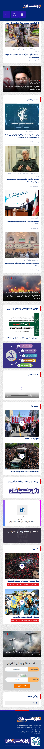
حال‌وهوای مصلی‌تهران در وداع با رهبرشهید (25, 471)
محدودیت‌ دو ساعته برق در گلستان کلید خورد (25, 298)
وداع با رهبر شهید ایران (31, 438)
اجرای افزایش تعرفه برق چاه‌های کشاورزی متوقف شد (22, 652)
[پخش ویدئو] (22, 388)
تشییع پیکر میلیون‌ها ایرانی (30, 89)
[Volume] (30, 395)
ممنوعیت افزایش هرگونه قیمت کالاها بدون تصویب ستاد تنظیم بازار (22, 56)
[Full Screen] (35, 395)
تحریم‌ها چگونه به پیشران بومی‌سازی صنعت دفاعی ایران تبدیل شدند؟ (22, 180)
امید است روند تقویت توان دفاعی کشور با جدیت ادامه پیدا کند (22, 264)
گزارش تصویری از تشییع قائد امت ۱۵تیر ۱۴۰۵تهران (23, 581)
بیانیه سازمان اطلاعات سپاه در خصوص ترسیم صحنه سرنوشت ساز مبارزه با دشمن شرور (22, 136)
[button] (12, 69)
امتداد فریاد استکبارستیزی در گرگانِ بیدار (26, 617)
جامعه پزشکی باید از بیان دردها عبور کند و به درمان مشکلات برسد (23, 222)
